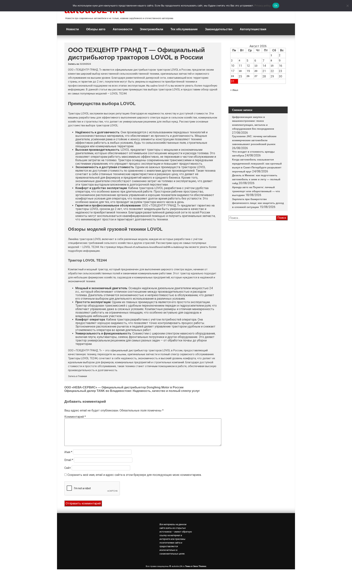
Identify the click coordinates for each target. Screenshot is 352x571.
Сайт (67, 468)
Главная (82, 376)
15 (272, 65)
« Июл (234, 90)
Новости (72, 29)
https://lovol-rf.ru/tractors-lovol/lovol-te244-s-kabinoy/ (150, 247)
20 (255, 70)
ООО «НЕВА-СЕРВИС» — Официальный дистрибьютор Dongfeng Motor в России (124, 387)
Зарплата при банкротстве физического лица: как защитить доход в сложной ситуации (258, 203)
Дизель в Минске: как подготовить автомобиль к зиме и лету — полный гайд (256, 179)
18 (240, 70)
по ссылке (119, 354)
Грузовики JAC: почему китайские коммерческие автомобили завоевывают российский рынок (254, 140)
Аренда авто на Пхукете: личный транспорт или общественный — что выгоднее (256, 191)
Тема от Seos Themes (195, 566)
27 (255, 76)
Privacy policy (262, 5)
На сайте (152, 85)
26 (248, 76)
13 (255, 65)
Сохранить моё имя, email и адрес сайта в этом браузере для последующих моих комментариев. (134, 475)
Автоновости (122, 29)
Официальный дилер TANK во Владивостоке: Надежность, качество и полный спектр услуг (132, 390)
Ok (276, 5)
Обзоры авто (95, 29)
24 (232, 76)
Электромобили (151, 29)
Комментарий (75, 416)
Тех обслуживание (184, 29)
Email (68, 460)
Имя (68, 452)
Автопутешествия (253, 29)
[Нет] (347, 6)
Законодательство (218, 29)
